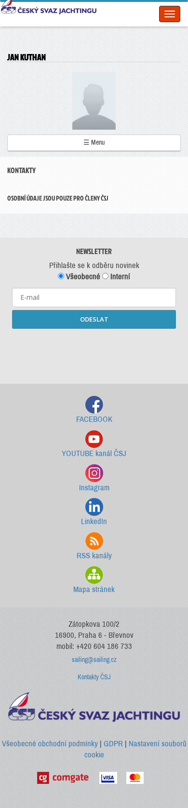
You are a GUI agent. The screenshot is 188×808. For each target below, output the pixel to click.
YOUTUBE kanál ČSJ (94, 453)
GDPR (113, 744)
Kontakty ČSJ (94, 677)
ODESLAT (94, 319)
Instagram (94, 488)
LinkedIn (94, 521)
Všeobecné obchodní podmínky (50, 744)
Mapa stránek (94, 589)
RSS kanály (94, 556)
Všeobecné (82, 276)
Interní (119, 276)
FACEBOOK (94, 419)
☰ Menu (94, 142)
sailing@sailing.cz (94, 659)
